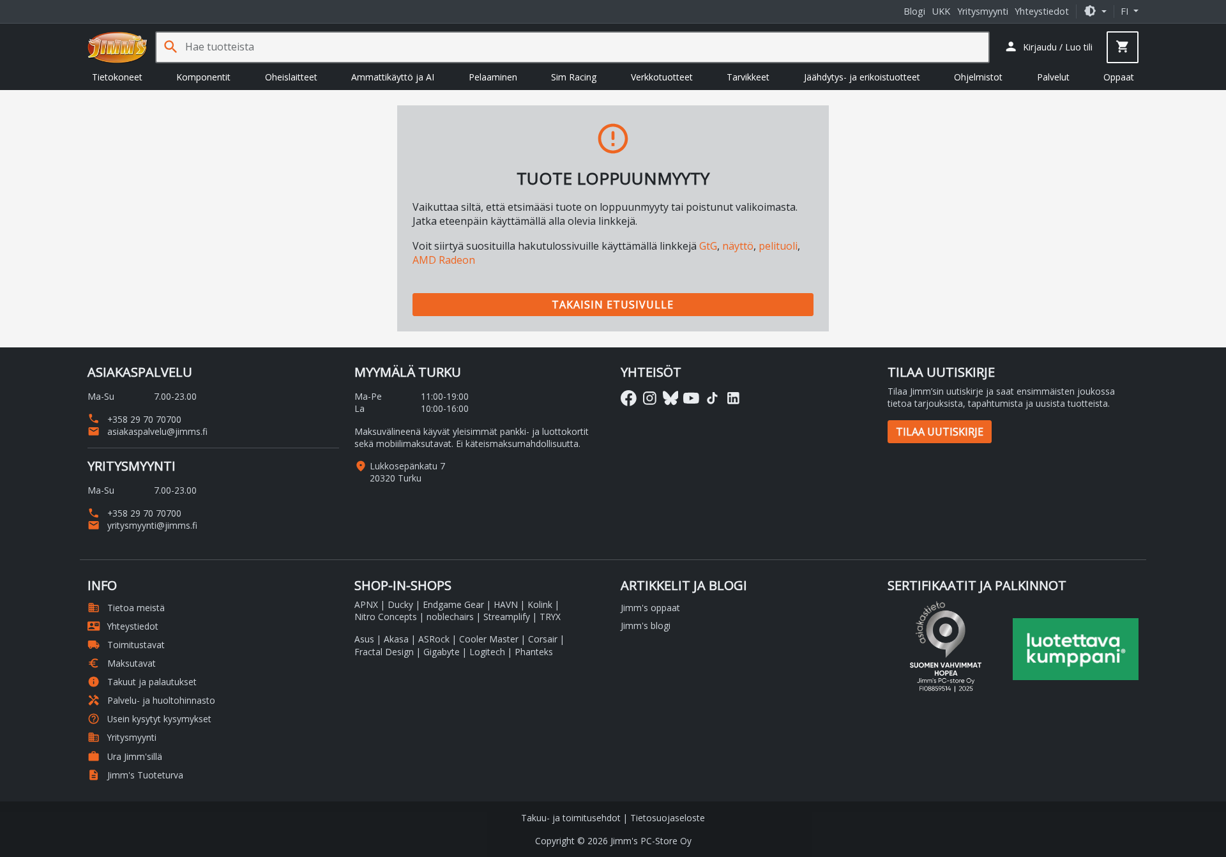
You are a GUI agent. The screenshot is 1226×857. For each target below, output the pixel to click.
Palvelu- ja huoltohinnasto (151, 700)
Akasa (396, 639)
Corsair (542, 639)
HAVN (506, 604)
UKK (941, 11)
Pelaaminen (493, 77)
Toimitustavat (126, 645)
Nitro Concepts (385, 617)
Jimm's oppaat (650, 608)
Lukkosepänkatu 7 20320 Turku (407, 472)
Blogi (914, 11)
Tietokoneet (117, 77)
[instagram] (650, 398)
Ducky (400, 604)
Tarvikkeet (748, 77)
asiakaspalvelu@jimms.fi (147, 431)
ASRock (434, 639)
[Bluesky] (671, 398)
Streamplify (506, 617)
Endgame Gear (453, 604)
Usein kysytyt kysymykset (149, 719)
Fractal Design (384, 652)
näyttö (737, 246)
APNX (366, 604)
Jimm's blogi (645, 625)
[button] (1095, 11)
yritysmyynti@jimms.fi (142, 525)
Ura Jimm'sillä (124, 756)
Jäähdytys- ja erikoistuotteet (862, 77)
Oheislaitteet (291, 77)
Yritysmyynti (982, 11)
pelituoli (778, 246)
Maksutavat (121, 663)
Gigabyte (441, 652)
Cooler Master (488, 639)
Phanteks (534, 652)
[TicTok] (712, 398)
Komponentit (203, 77)
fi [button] (1126, 11)
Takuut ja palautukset (142, 682)
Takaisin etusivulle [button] (613, 305)
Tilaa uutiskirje (939, 432)
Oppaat (1118, 77)
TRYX (550, 617)
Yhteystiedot (1042, 11)
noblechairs (450, 617)
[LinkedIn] (733, 398)
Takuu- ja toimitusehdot (571, 818)
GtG (708, 246)
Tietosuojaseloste (667, 818)
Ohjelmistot (978, 77)
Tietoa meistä (126, 608)
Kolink (539, 604)
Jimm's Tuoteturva (135, 775)
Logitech (487, 652)
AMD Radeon (443, 260)
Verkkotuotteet (662, 77)
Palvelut (1053, 77)
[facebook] (629, 398)
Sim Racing (573, 77)
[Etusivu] (117, 47)
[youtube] (691, 398)
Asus (364, 639)
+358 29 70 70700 (134, 419)
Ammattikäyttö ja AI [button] (392, 77)
